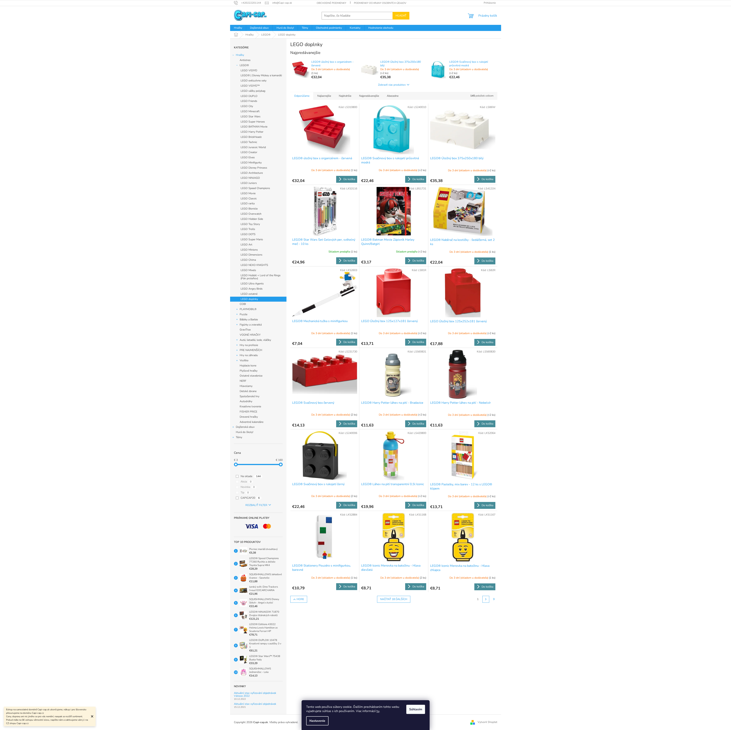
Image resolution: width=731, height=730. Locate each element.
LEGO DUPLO (249, 96)
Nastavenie (317, 721)
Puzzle (243, 314)
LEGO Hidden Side (252, 219)
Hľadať (401, 15)
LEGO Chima (248, 260)
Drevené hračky (249, 417)
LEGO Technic (249, 142)
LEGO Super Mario (252, 239)
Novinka (248, 487)
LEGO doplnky (249, 299)
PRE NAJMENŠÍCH (251, 350)
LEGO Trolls (248, 229)
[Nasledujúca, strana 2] (485, 599)
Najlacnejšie (324, 96)
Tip (245, 492)
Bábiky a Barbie (249, 319)
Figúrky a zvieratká (251, 324)
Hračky (240, 55)
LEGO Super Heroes (253, 121)
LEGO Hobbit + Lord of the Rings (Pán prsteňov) (261, 277)
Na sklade (251, 476)
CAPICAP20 (250, 498)
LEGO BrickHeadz (251, 137)
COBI (243, 304)
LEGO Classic (249, 198)
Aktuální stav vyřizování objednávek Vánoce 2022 (255, 695)
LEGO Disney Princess (254, 168)
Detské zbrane (248, 391)
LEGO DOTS (248, 234)
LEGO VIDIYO (249, 70)
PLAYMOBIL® (248, 309)
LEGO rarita (248, 203)
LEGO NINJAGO (250, 178)
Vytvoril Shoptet (487, 722)
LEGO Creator (249, 152)
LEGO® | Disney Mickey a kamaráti (261, 75)
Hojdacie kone (248, 365)
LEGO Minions (249, 250)
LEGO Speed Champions (255, 188)
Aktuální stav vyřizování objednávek (255, 703)
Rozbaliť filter (256, 505)
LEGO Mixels (248, 270)
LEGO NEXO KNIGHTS (254, 265)
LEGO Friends (249, 101)
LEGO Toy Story (250, 224)
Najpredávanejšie (369, 96)
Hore (300, 599)
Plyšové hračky (248, 371)
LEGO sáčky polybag (253, 91)
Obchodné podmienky (331, 3)
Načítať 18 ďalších (393, 599)
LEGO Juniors (249, 183)
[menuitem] (238, 28)
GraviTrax (245, 329)
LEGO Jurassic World (253, 147)
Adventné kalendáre (251, 422)
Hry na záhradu (249, 355)
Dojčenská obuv (245, 427)
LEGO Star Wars (250, 116)
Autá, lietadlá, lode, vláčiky (255, 340)
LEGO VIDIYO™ (250, 86)
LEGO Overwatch (251, 214)
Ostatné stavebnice (251, 376)
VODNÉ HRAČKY (250, 335)
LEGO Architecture (252, 173)
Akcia (246, 481)
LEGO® (244, 65)
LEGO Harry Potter (252, 132)
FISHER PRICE (248, 411)
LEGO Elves (248, 157)
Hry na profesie (249, 345)
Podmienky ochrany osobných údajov (380, 3)
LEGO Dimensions (251, 255)
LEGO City (247, 106)
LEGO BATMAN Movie (254, 126)
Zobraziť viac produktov (392, 85)
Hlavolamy (246, 386)
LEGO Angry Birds (252, 289)
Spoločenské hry (249, 396)
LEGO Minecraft (250, 111)
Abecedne (392, 96)
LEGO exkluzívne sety (253, 80)
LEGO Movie (248, 193)
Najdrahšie (345, 96)
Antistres (245, 60)
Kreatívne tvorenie (250, 406)
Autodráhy (246, 401)
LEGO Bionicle (249, 208)
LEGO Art (246, 244)
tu (377, 711)
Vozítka (244, 360)
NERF (243, 381)
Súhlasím (415, 709)
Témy (239, 437)
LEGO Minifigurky (251, 162)
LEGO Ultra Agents (252, 283)
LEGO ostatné (249, 294)
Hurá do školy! (244, 432)
